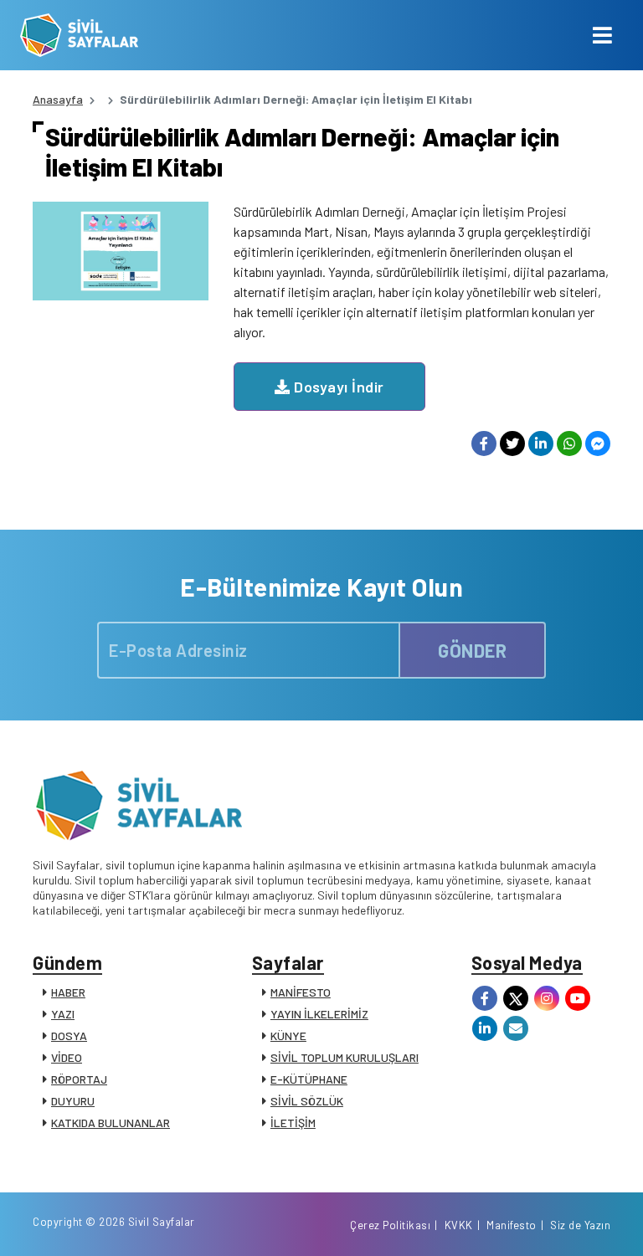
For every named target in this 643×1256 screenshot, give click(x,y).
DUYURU (73, 1101)
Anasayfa (58, 99)
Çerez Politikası (390, 1225)
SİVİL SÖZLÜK (306, 1101)
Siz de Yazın (580, 1225)
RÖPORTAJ (79, 1079)
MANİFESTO (300, 992)
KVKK (459, 1225)
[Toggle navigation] (602, 35)
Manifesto (511, 1225)
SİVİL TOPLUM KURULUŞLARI (344, 1057)
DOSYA (69, 1035)
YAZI (63, 1014)
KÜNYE (288, 1035)
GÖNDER (472, 650)
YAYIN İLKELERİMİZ (319, 1014)
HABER (68, 992)
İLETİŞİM (293, 1122)
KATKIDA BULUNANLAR (110, 1122)
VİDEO (66, 1057)
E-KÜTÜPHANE (308, 1079)
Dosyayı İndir (337, 386)
